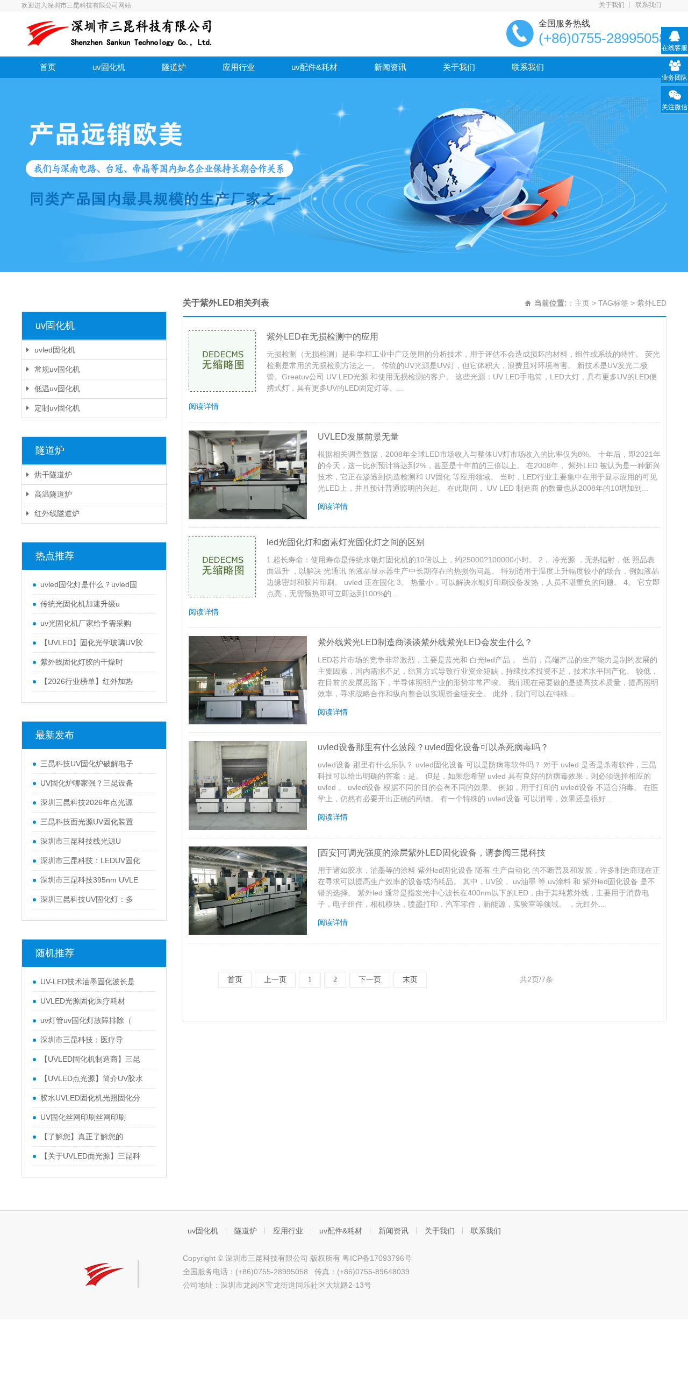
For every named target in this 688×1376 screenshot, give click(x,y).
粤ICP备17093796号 (377, 1258)
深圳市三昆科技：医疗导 (81, 1039)
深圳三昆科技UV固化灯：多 (86, 899)
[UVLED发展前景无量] (248, 475)
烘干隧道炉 (53, 474)
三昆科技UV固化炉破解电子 (86, 763)
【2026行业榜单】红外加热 (86, 681)
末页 (410, 980)
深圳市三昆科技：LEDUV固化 (90, 860)
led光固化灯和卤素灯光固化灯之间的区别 (346, 542)
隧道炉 (174, 67)
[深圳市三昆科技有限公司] (117, 33)
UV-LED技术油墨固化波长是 (87, 981)
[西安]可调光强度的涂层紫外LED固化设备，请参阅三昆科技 (432, 852)
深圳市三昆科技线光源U (80, 841)
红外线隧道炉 (57, 513)
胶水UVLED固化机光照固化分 (90, 1097)
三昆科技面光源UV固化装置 (86, 821)
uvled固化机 (54, 349)
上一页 (275, 980)
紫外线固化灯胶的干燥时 (81, 662)
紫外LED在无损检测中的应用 (322, 336)
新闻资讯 (390, 67)
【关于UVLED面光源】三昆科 (90, 1156)
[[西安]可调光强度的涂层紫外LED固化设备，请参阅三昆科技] (248, 890)
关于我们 (612, 5)
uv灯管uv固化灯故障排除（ (86, 1020)
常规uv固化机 (57, 369)
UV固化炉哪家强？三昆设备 (86, 783)
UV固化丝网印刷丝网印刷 (83, 1117)
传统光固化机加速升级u (80, 603)
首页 (48, 67)
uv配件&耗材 (314, 67)
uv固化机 (108, 67)
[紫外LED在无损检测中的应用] (222, 361)
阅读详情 (204, 406)
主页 (582, 303)
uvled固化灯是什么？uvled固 (88, 584)
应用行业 (239, 67)
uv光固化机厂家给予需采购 (85, 623)
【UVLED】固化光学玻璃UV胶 (91, 642)
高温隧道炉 (53, 494)
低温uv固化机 (57, 388)
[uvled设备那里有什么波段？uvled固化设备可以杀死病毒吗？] (248, 785)
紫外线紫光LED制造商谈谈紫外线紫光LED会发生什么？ (425, 642)
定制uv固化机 (57, 408)
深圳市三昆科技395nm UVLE (89, 880)
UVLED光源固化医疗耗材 (82, 1001)
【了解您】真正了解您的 (81, 1136)
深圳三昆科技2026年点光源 (86, 802)
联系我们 (648, 5)
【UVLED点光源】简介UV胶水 (91, 1078)
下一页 (370, 980)
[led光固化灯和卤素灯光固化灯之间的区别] (222, 566)
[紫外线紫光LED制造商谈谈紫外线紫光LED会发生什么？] (248, 680)
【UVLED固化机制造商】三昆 (90, 1059)
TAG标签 (613, 303)
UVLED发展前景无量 (358, 436)
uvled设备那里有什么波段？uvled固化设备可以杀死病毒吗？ (433, 747)
